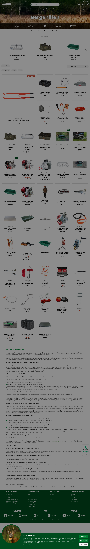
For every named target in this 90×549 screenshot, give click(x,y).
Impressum (35, 544)
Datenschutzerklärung (27, 544)
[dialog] (45, 274)
